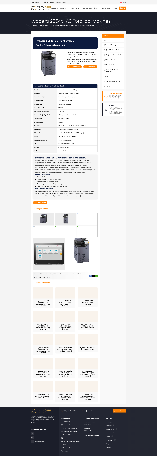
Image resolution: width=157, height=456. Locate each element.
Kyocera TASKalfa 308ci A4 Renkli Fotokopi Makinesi (87, 326)
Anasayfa (34, 26)
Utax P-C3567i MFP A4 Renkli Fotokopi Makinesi (87, 302)
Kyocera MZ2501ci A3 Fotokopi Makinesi (87, 348)
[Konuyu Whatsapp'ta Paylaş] (96, 276)
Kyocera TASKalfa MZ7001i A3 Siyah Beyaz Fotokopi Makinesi (43, 396)
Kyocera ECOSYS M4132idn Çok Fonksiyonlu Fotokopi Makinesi (43, 350)
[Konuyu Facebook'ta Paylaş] (90, 276)
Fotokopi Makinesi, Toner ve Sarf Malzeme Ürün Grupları (56, 26)
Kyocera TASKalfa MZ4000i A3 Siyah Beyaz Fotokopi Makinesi (65, 303)
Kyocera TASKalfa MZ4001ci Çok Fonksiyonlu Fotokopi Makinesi (65, 397)
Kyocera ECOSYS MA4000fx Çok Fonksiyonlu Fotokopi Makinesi (43, 326)
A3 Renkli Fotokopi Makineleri (84, 26)
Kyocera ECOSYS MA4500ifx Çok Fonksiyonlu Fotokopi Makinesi (43, 303)
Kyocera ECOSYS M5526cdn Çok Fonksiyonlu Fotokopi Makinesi (43, 373)
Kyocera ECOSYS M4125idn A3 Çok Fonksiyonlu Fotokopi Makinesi (87, 373)
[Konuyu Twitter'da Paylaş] (93, 276)
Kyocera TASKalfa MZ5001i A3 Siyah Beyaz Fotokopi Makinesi (65, 349)
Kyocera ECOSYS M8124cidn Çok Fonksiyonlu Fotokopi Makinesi (65, 326)
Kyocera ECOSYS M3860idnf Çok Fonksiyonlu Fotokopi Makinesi (87, 397)
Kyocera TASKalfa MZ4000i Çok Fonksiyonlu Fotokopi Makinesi (65, 373)
